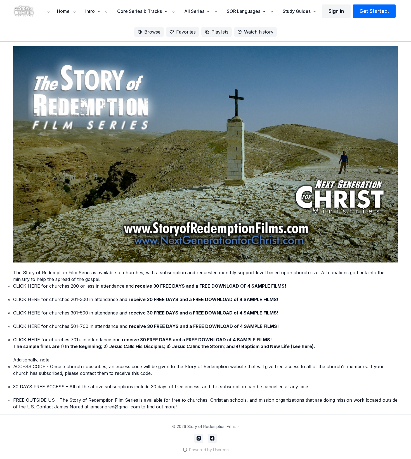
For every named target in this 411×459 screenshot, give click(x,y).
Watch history (258, 32)
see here (302, 346)
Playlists (219, 32)
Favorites (186, 32)
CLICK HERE (26, 286)
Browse (152, 32)
